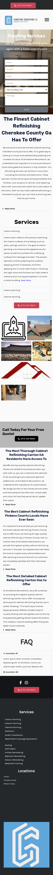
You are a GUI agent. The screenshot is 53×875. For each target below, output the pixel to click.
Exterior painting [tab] (12, 290)
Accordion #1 (12, 653)
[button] (47, 19)
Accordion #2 (12, 672)
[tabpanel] (26, 260)
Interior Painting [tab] (12, 231)
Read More (10, 208)
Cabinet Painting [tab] (12, 296)
